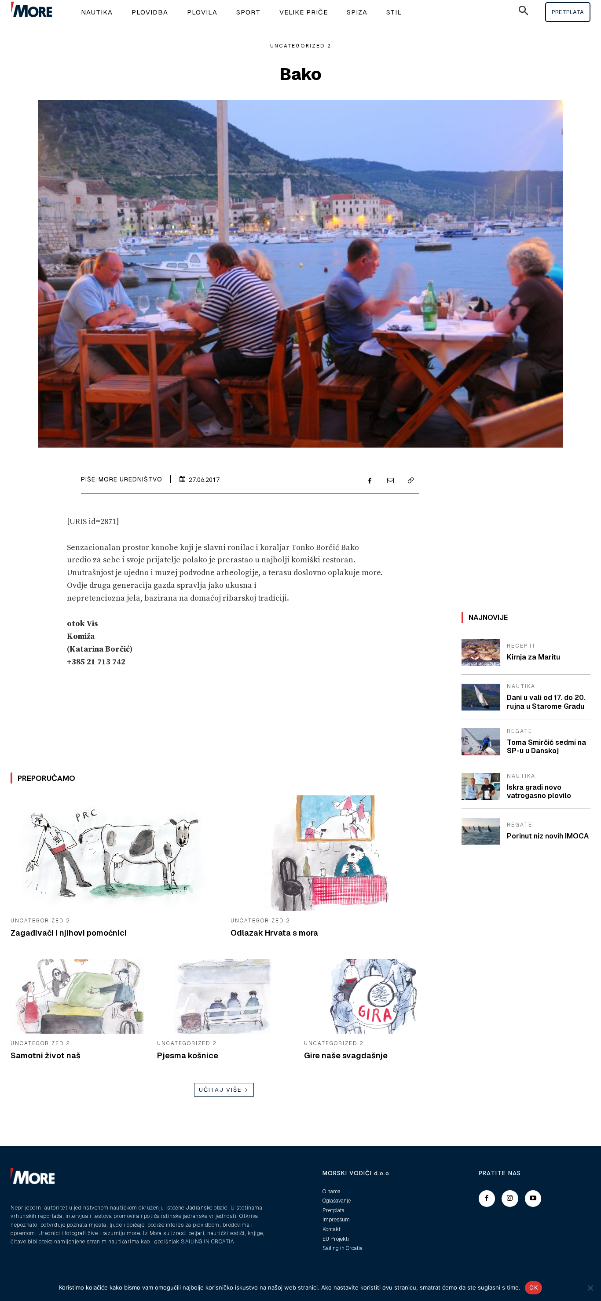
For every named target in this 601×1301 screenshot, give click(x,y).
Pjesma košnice (187, 1055)
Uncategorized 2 (300, 45)
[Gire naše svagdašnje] (370, 996)
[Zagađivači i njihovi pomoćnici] (114, 853)
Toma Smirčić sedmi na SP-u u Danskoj (546, 746)
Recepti (521, 646)
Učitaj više (220, 1089)
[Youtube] (533, 1198)
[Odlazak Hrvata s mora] (334, 853)
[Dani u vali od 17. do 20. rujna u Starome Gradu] (481, 697)
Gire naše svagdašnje (346, 1055)
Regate (519, 731)
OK (533, 1287)
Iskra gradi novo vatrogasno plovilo (539, 791)
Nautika (521, 686)
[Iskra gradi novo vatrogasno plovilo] (481, 786)
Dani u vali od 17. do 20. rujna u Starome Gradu (546, 702)
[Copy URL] (410, 481)
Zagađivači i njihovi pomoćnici (69, 933)
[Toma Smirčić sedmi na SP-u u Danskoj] (481, 741)
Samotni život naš (46, 1055)
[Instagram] (510, 1198)
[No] (590, 1287)
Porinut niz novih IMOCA (548, 836)
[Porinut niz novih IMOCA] (481, 831)
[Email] (390, 481)
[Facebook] (369, 481)
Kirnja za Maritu (533, 657)
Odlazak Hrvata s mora (274, 933)
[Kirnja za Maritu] (481, 652)
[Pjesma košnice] (223, 996)
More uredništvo (130, 479)
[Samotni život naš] (77, 996)
